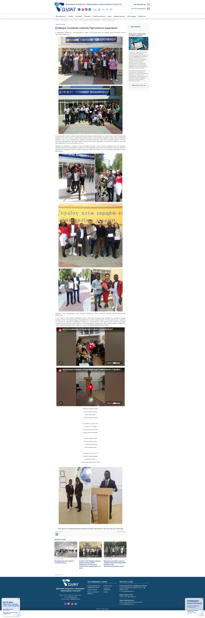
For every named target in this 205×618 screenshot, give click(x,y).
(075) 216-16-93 (137, 602)
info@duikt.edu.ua (72, 597)
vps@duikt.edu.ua (75, 599)
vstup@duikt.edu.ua (128, 591)
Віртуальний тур (140, 4)
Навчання (87, 16)
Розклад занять (107, 585)
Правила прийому (92, 589)
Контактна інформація (138, 8)
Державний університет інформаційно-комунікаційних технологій (94, 4)
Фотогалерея (131, 16)
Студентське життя (99, 16)
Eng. (107, 9)
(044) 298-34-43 (128, 602)
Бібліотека (141, 16)
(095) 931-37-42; (137, 587)
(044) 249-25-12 (132, 596)
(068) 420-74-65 (123, 589)
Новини (71, 16)
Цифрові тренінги (119, 16)
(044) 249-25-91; (128, 587)
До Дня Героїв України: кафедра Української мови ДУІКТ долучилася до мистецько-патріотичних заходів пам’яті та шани (90, 565)
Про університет (61, 16)
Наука (109, 16)
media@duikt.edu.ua (128, 604)
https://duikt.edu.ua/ (111, 528)
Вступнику (79, 16)
